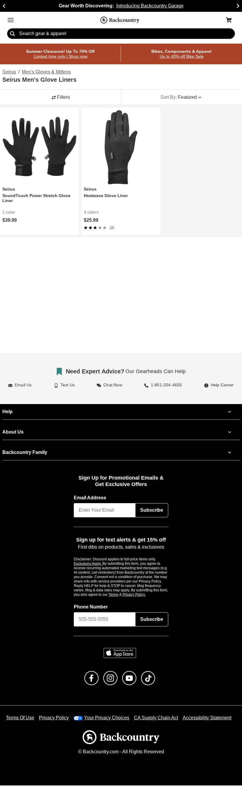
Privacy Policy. (142, 595)
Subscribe (151, 510)
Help (7, 411)
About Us (12, 432)
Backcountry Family (24, 452)
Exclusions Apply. (88, 564)
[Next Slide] (238, 6)
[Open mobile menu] (10, 20)
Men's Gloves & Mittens (46, 72)
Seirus (9, 72)
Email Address (90, 498)
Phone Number (91, 607)
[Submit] (12, 34)
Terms (121, 595)
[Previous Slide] (4, 6)
